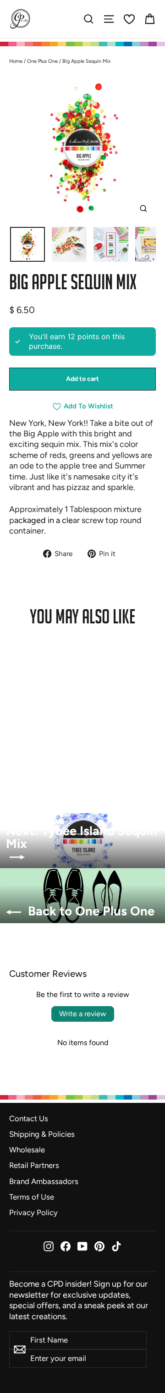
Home (15, 61)
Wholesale (27, 1149)
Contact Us (28, 1118)
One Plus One (42, 61)
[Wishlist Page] (129, 19)
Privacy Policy (33, 1212)
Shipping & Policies (42, 1134)
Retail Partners (34, 1165)
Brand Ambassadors (43, 1181)
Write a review (82, 1013)
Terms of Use (31, 1196)
